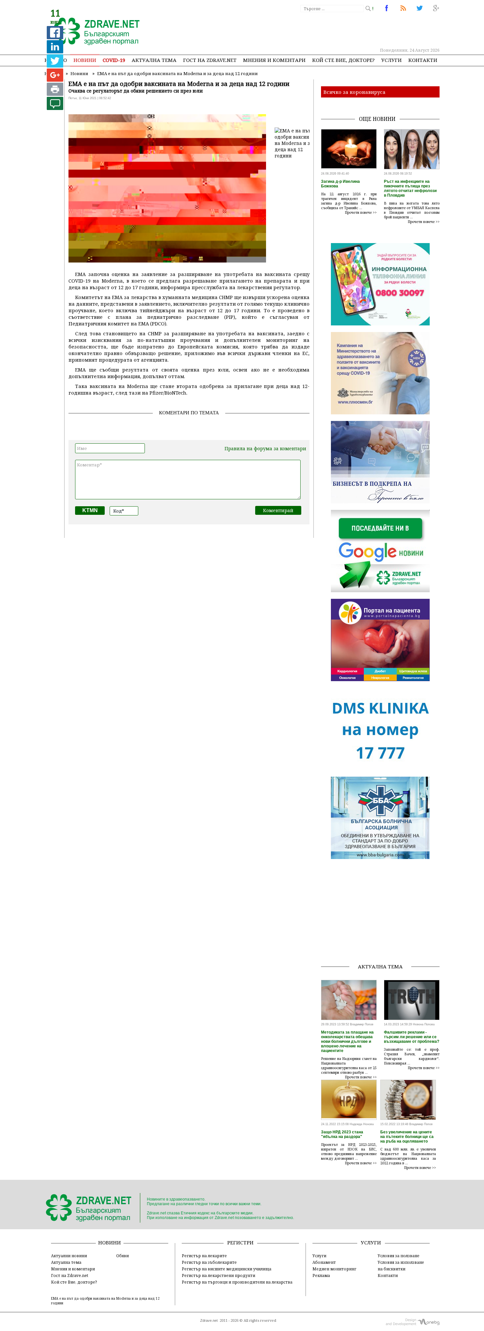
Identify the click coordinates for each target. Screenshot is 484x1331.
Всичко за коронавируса (354, 92)
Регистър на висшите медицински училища (226, 1268)
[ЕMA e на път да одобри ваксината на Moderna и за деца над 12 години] (93, 31)
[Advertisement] (319, 29)
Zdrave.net (209, 1320)
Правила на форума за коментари (265, 448)
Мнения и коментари (274, 60)
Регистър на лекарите (204, 1255)
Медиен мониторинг (334, 1268)
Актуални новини (69, 1255)
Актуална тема (154, 60)
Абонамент (324, 1262)
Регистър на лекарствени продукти (218, 1275)
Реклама (321, 1275)
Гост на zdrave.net (209, 60)
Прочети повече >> (361, 212)
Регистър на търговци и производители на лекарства (237, 1282)
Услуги (391, 60)
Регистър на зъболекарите (209, 1262)
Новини (84, 60)
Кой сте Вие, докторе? (343, 60)
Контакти (422, 60)
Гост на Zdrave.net (69, 1275)
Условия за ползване (398, 1255)
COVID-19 (114, 60)
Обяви (122, 1255)
